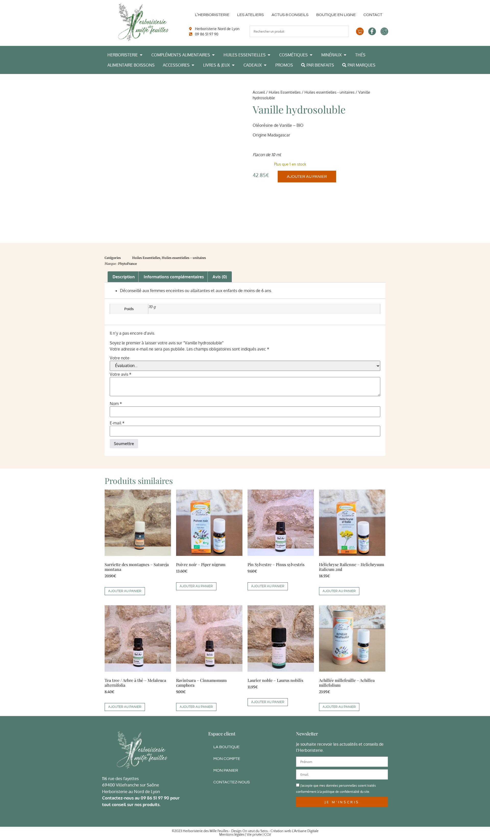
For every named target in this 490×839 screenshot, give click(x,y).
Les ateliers (250, 15)
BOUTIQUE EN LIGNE (336, 15)
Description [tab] (124, 276)
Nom (116, 404)
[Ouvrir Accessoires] (193, 65)
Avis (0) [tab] (220, 276)
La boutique (226, 747)
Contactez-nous (231, 782)
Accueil (259, 92)
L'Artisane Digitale (305, 831)
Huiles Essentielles (285, 92)
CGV (267, 835)
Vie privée (254, 835)
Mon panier (225, 770)
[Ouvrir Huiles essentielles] (269, 55)
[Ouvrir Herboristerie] (141, 55)
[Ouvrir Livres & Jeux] (233, 65)
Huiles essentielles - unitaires (329, 92)
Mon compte (226, 759)
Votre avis (120, 374)
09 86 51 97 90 (155, 797)
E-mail (117, 423)
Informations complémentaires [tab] (174, 276)
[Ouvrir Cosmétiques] (311, 55)
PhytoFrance (127, 264)
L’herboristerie (212, 15)
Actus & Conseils (290, 15)
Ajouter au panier (307, 176)
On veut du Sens (255, 831)
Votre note (119, 358)
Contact (372, 15)
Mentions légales (231, 835)
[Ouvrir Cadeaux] (265, 65)
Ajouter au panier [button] (124, 591)
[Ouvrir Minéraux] (345, 55)
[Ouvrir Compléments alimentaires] (213, 55)
